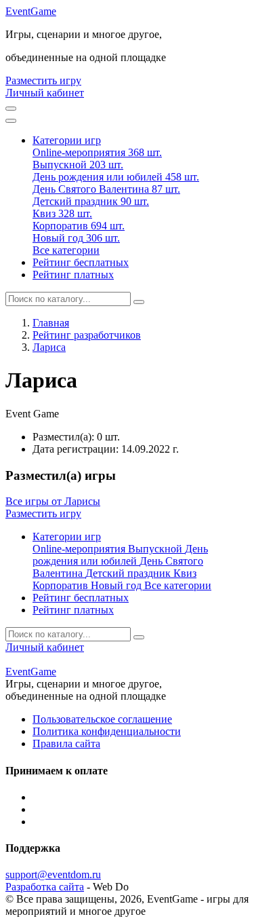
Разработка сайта (44, 886)
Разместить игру (43, 80)
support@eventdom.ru (53, 874)
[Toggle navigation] (10, 121)
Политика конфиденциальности (107, 731)
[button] (67, 140)
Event (30, 11)
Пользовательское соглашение (102, 719)
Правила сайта (66, 743)
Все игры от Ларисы (52, 501)
